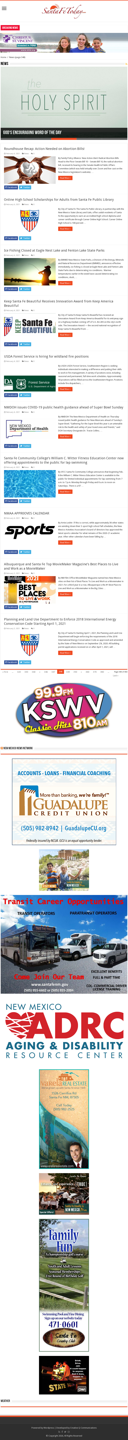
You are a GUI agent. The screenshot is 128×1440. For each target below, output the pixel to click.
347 (53, 672)
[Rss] (59, 1432)
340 (33, 672)
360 (87, 672)
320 (19, 672)
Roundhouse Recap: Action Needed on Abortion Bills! (44, 149)
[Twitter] (65, 1432)
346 (46, 672)
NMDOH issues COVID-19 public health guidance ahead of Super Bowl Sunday (63, 407)
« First (5, 672)
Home (3, 57)
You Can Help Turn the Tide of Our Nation (37, 132)
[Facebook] (62, 1432)
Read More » (65, 178)
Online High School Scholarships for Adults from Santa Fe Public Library (59, 200)
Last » (115, 675)
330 (26, 672)
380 (102, 672)
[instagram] (68, 1432)
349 (68, 672)
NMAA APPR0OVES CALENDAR (26, 513)
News (26, 154)
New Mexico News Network (18, 748)
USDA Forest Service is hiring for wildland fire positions (46, 356)
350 (75, 672)
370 (94, 672)
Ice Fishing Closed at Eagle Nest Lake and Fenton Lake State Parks (54, 250)
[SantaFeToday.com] (64, 10)
